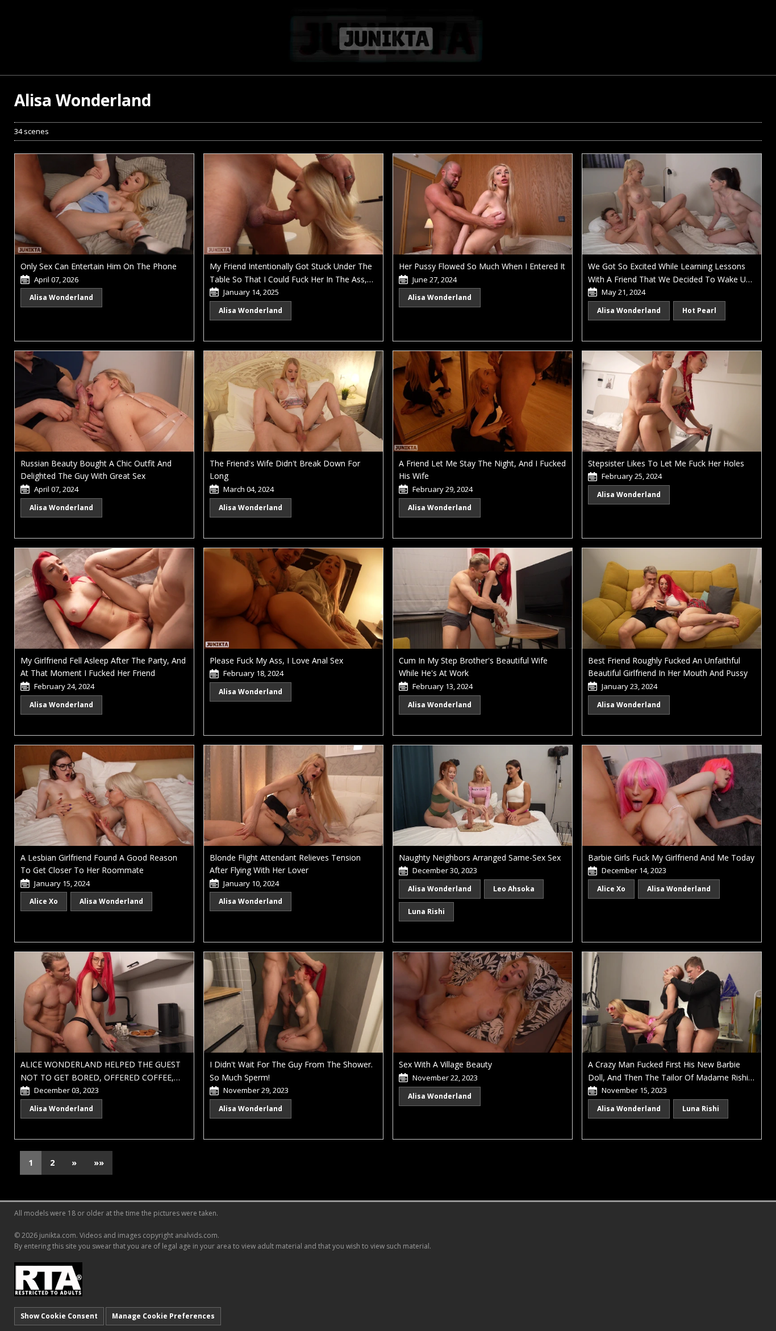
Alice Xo (44, 901)
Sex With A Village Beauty (445, 1064)
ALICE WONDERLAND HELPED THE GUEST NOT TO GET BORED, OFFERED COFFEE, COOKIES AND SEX (100, 1077)
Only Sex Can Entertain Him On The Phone (98, 266)
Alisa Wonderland (61, 297)
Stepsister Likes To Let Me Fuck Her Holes (666, 463)
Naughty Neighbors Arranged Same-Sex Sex (480, 857)
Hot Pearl (699, 310)
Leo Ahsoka (514, 889)
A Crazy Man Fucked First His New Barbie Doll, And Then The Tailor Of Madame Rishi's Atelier (671, 1077)
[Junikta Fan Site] (388, 37)
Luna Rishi (426, 911)
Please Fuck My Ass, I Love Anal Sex (276, 660)
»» (99, 1162)
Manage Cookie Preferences (163, 1316)
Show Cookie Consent (59, 1316)
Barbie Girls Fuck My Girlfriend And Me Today (671, 857)
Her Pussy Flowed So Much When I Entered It (482, 266)
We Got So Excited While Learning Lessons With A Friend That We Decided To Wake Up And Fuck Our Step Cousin (669, 279)
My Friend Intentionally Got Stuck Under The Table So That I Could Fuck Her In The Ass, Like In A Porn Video (291, 279)
